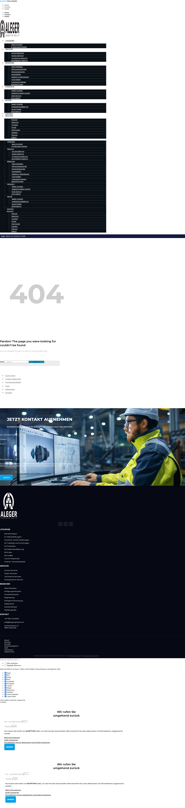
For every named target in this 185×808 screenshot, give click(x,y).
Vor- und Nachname (13, 722)
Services (9, 49)
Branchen (9, 63)
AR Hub (8, 100)
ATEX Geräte (15, 98)
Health (6, 9)
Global (6, 5)
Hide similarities (12, 663)
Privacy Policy (75, 656)
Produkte (9, 87)
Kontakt (9, 114)
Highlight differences (13, 665)
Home (3, 236)
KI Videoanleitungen (19, 47)
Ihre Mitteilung (6, 459)
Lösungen (9, 41)
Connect (7, 7)
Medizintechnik (17, 85)
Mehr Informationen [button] (8, 470)
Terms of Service (89, 656)
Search (36, 362)
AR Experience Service (19, 61)
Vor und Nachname (8, 435)
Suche (2, 362)
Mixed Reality (16, 112)
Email (2, 444)
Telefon (3, 439)
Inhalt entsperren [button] (7, 472)
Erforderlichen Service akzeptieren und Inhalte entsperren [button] (25, 474)
